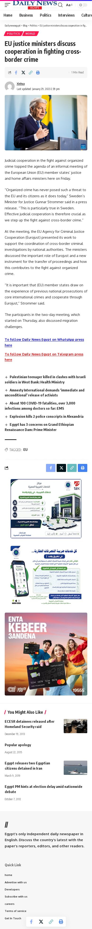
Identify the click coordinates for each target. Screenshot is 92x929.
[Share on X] (23, 72)
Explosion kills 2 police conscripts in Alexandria (47, 416)
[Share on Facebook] (16, 72)
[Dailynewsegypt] (35, 4)
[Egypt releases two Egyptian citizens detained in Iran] (75, 768)
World (30, 33)
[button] (9, 4)
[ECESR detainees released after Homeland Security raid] (75, 726)
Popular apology (18, 745)
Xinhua (21, 83)
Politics (13, 33)
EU (25, 450)
